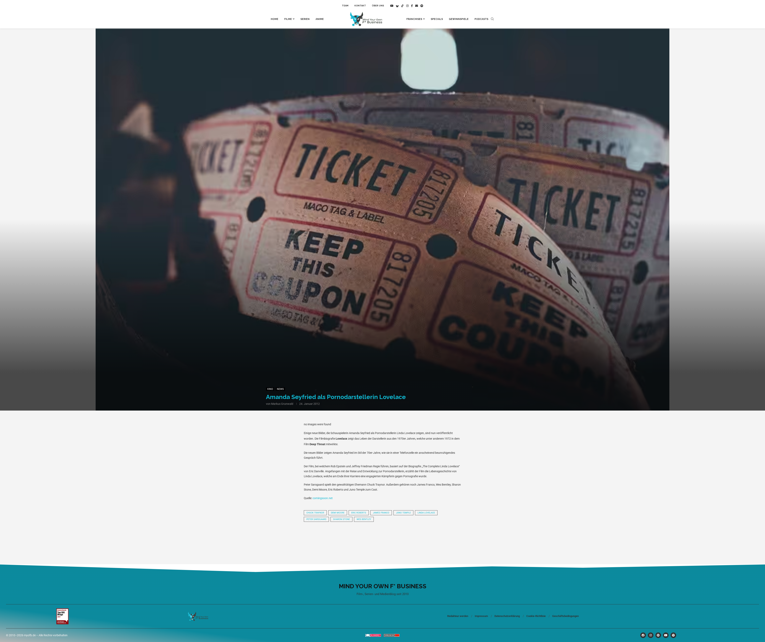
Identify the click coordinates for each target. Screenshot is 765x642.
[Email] (416, 5)
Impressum (481, 616)
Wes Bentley (364, 519)
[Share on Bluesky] (396, 536)
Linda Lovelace (426, 512)
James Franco (381, 512)
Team (345, 5)
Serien (305, 19)
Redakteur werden (457, 616)
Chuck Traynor (315, 512)
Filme (288, 19)
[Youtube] (392, 5)
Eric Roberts (358, 512)
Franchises (414, 19)
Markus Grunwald (282, 403)
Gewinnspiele (459, 19)
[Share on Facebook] (328, 536)
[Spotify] (421, 5)
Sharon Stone (341, 519)
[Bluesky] (397, 5)
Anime (320, 19)
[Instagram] (407, 5)
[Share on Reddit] (342, 536)
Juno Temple (403, 512)
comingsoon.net (323, 498)
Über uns (378, 5)
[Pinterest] (658, 635)
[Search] (492, 19)
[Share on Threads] (382, 536)
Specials (437, 19)
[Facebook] (412, 5)
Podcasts (481, 19)
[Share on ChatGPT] (410, 536)
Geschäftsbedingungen (565, 616)
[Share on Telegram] (369, 536)
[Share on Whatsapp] (355, 536)
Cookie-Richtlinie (536, 616)
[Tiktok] (402, 5)
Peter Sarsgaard (316, 519)
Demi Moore (337, 512)
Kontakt (360, 5)
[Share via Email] (423, 536)
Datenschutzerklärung (507, 616)
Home (274, 19)
